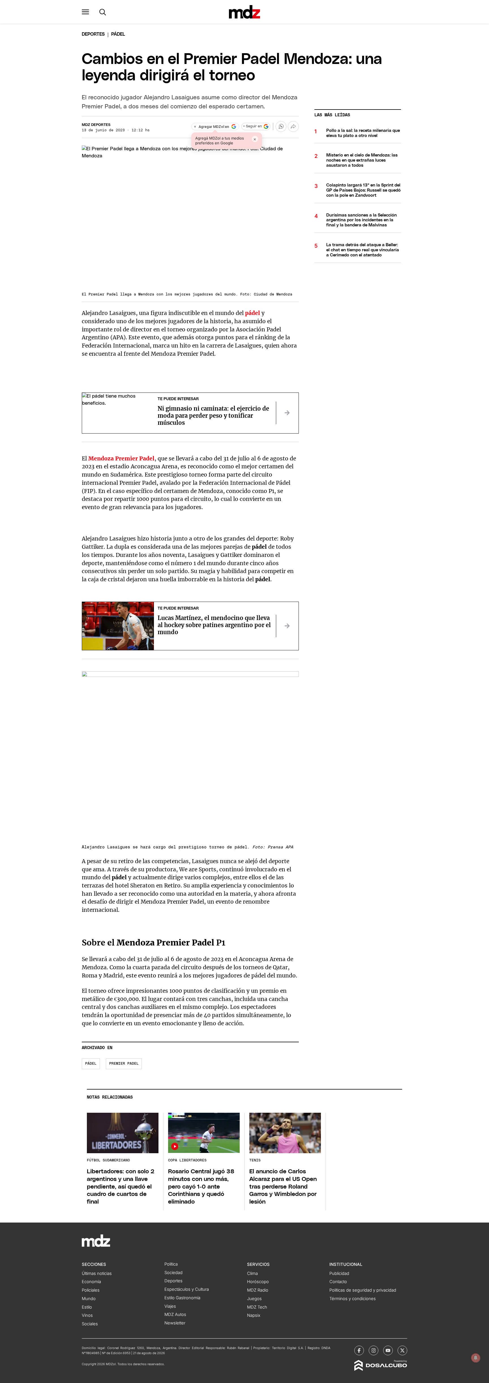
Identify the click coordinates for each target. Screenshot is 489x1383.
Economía (91, 1281)
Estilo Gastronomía (182, 1297)
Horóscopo (258, 1281)
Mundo (89, 1298)
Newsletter (174, 1323)
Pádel (90, 1063)
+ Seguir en (252, 126)
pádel (252, 313)
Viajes (170, 1306)
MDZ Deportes (96, 125)
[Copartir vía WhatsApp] (281, 126)
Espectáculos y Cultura (186, 1289)
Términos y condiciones (352, 1298)
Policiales (91, 1290)
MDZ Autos (175, 1314)
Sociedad (173, 1272)
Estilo (87, 1307)
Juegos (254, 1298)
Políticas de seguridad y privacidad (362, 1290)
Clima (252, 1273)
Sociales (90, 1323)
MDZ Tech (257, 1307)
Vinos (87, 1315)
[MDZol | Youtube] (388, 1350)
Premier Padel (124, 1063)
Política (171, 1264)
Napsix (253, 1315)
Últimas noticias (97, 1273)
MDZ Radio (257, 1290)
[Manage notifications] (475, 1357)
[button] (85, 11)
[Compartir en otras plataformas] (293, 126)
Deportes (93, 34)
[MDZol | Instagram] (373, 1350)
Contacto (338, 1281)
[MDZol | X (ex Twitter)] (402, 1350)
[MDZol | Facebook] (359, 1350)
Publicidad (339, 1273)
